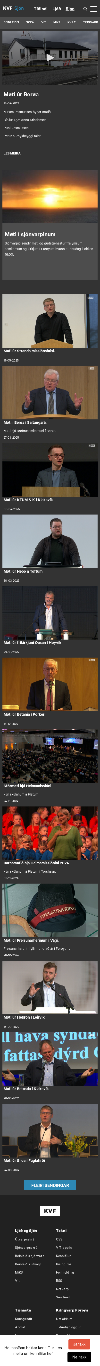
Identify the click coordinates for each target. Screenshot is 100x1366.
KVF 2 (71, 23)
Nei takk (79, 1357)
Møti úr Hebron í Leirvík (24, 1018)
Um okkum (64, 1319)
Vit (17, 1281)
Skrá (30, 23)
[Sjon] (22, 8)
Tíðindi (41, 9)
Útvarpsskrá (24, 1240)
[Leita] (85, 9)
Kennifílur (63, 1256)
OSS (59, 1240)
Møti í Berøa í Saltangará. (25, 423)
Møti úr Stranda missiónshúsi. (29, 351)
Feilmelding (65, 1273)
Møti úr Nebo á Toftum (23, 572)
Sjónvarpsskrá (26, 1248)
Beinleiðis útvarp (28, 1264)
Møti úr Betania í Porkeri (24, 715)
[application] (49, 58)
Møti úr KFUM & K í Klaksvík (28, 500)
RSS (59, 1281)
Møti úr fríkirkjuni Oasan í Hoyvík (32, 643)
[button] (50, 57)
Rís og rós (64, 1264)
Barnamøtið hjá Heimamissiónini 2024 (36, 863)
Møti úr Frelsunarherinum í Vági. (31, 941)
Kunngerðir (24, 1319)
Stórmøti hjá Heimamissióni (27, 786)
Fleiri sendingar (50, 1186)
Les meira (12, 154)
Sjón (70, 9)
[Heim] (7, 8)
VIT (43, 23)
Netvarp (62, 1289)
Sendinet (63, 1298)
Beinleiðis (11, 23)
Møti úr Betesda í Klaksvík (26, 1089)
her (50, 1353)
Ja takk (79, 1344)
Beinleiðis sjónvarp (29, 1256)
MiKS (56, 23)
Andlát (20, 1328)
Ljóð (56, 9)
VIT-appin (64, 1248)
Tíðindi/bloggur (68, 1328)
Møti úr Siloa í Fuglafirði (24, 1161)
